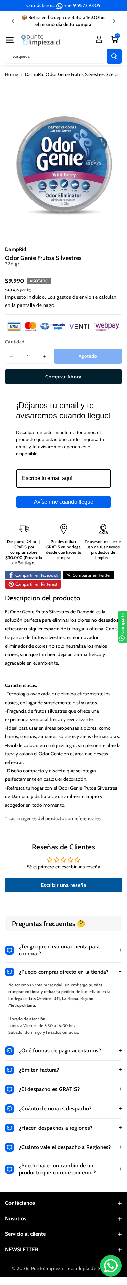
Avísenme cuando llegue (63, 502)
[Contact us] (111, 1266)
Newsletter (21, 1249)
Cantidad (14, 342)
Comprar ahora (63, 377)
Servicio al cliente (25, 1234)
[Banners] (63, 326)
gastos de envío (74, 297)
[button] (9, 40)
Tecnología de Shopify (90, 1268)
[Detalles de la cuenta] (98, 39)
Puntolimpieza (47, 1268)
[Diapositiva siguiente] (114, 21)
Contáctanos (20, 1203)
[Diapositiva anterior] (12, 21)
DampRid (15, 249)
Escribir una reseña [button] (63, 885)
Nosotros (15, 1218)
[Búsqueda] (114, 56)
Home (11, 74)
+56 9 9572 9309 (82, 5)
